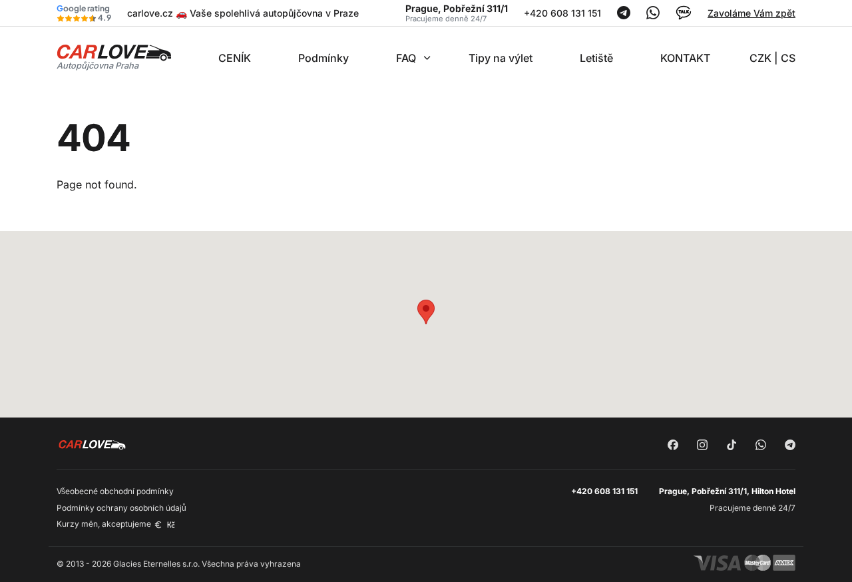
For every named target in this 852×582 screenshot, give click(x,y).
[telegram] (790, 446)
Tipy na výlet (500, 58)
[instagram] (702, 446)
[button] (426, 312)
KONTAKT (685, 58)
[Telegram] (623, 15)
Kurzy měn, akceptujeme (105, 524)
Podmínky (323, 58)
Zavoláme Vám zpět (751, 13)
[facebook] (673, 446)
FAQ (406, 58)
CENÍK (234, 58)
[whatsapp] (760, 446)
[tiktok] (731, 446)
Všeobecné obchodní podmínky (115, 491)
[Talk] (684, 17)
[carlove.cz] (114, 56)
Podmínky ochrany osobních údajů (121, 508)
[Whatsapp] (653, 15)
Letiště (596, 58)
